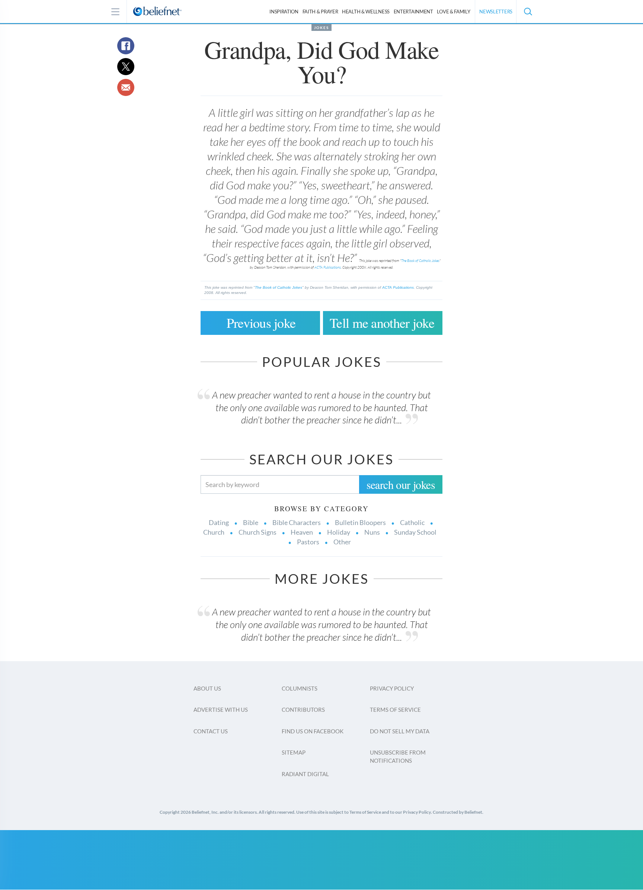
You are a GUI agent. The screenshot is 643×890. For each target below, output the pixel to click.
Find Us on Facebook (312, 731)
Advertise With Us (220, 709)
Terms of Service (395, 709)
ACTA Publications (327, 267)
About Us (207, 688)
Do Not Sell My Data (399, 731)
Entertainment (413, 12)
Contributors (303, 709)
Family (453, 12)
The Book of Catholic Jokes (420, 260)
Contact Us (210, 731)
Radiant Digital (305, 774)
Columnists (299, 688)
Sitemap (293, 752)
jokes (321, 27)
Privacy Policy (392, 688)
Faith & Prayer (320, 12)
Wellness (366, 12)
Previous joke (261, 323)
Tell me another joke (382, 323)
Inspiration (283, 12)
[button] (527, 11)
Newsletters (495, 12)
